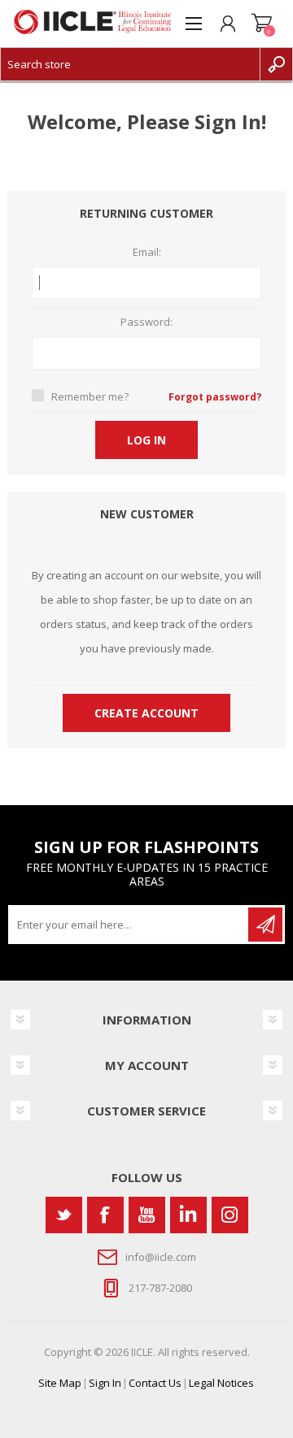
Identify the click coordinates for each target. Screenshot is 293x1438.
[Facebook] (105, 1215)
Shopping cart (262, 23)
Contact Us (155, 1382)
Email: (147, 252)
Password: (146, 322)
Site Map (59, 1382)
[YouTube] (147, 1215)
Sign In (105, 1382)
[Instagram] (230, 1215)
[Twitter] (64, 1215)
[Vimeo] (188, 1215)
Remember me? (90, 396)
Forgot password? (214, 397)
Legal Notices (221, 1382)
